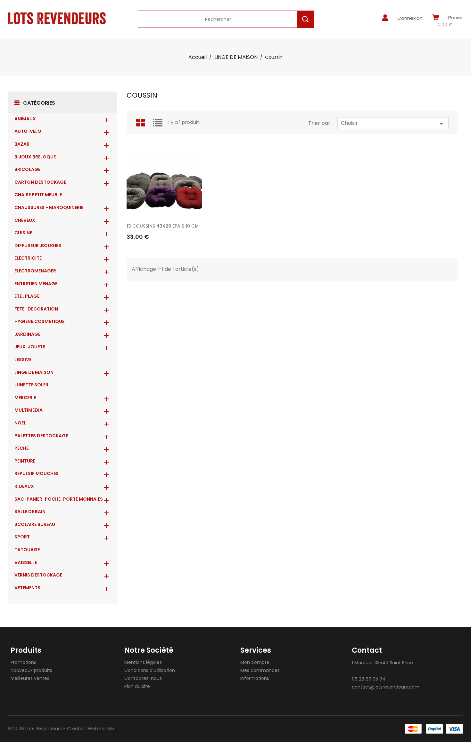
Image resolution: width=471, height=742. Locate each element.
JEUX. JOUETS (29, 346)
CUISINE (23, 233)
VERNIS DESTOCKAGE (38, 575)
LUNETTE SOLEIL (31, 385)
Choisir (393, 123)
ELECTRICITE (28, 258)
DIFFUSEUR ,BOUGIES (37, 245)
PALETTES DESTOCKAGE (41, 435)
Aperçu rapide (194, 211)
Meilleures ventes (30, 678)
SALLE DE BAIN (29, 511)
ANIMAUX (25, 119)
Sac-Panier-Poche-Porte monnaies (58, 499)
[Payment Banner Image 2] (435, 729)
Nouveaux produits (31, 670)
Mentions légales (143, 662)
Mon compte (254, 662)
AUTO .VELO (27, 131)
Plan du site (137, 686)
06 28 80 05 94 (368, 679)
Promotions (23, 662)
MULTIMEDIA (28, 410)
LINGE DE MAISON (34, 372)
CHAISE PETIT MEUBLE (38, 194)
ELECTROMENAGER (35, 271)
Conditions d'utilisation (149, 670)
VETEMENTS (27, 588)
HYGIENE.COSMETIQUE (39, 321)
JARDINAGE (27, 334)
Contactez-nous (143, 678)
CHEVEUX (24, 220)
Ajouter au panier (194, 228)
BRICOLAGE (27, 169)
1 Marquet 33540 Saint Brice (382, 662)
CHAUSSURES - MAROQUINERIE (48, 207)
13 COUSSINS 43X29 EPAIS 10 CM (163, 226)
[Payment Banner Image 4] (454, 729)
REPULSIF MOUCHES (36, 473)
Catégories (39, 103)
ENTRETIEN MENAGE (35, 283)
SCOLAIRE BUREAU (34, 524)
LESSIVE (22, 359)
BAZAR (21, 144)
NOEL (20, 423)
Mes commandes (260, 670)
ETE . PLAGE (26, 296)
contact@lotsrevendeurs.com (385, 687)
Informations (254, 678)
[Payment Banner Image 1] (413, 729)
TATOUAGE (27, 549)
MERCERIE (25, 397)
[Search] (305, 19)
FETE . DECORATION (36, 309)
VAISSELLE (25, 562)
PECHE (21, 448)
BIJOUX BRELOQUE (35, 157)
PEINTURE (24, 461)
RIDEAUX (24, 486)
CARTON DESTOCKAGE (40, 182)
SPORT (22, 537)
